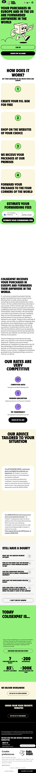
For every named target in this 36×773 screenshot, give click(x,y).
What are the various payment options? (13, 556)
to (22, 213)
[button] (4, 1)
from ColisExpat (11, 213)
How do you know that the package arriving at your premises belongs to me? (15, 564)
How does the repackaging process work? (15, 581)
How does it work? (7, 746)
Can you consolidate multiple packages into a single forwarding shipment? (15, 573)
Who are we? (6, 744)
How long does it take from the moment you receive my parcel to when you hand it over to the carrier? (16, 589)
